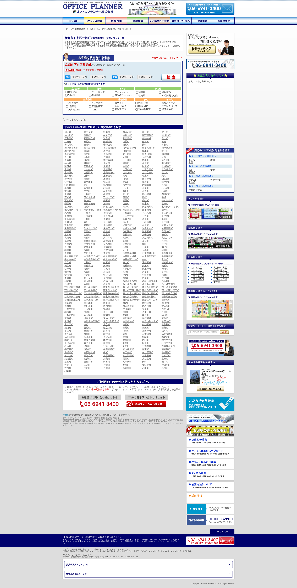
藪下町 (165, 362)
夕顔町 (126, 365)
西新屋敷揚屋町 (169, 296)
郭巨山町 (88, 166)
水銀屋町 (107, 225)
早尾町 (165, 315)
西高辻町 (68, 303)
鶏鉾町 (106, 309)
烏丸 (164, 176)
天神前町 (127, 265)
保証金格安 (167, 109)
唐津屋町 (68, 179)
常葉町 (106, 269)
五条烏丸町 (89, 197)
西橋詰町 (166, 303)
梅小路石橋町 (71, 148)
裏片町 (106, 151)
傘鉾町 (106, 163)
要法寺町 (146, 365)
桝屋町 (106, 343)
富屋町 (165, 272)
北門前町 (107, 185)
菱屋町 (87, 327)
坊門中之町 (167, 340)
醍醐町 (165, 250)
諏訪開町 (127, 231)
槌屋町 (106, 262)
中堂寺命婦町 (110, 259)
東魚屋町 (127, 318)
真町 (86, 222)
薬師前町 (88, 362)
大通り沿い (143, 102)
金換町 (126, 166)
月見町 (67, 262)
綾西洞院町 (147, 135)
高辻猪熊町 (147, 238)
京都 (191, 162)
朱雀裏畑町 (70, 228)
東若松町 (166, 324)
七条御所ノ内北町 (170, 207)
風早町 (126, 163)
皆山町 (145, 160)
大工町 (126, 250)
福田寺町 (146, 331)
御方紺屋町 (128, 349)
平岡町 (145, 327)
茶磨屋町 (88, 253)
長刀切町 (88, 278)
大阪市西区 (196, 270)
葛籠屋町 (146, 262)
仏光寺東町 (70, 337)
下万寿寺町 (70, 219)
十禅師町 (146, 222)
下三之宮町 (167, 213)
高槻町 (126, 238)
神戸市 (194, 282)
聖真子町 (127, 219)
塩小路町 (68, 207)
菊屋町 (145, 182)
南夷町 (145, 349)
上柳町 (87, 176)
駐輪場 (142, 95)
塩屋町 (87, 207)
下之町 (145, 216)
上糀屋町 (107, 169)
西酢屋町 (166, 300)
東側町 (165, 318)
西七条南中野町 (92, 296)
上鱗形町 (166, 166)
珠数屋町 (68, 225)
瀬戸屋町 (146, 231)
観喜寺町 (146, 179)
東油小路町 (108, 318)
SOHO (94, 109)
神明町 (126, 222)
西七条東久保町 (111, 293)
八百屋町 (146, 358)
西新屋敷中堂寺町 (132, 300)
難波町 (67, 281)
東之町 (106, 324)
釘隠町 (106, 188)
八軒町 (165, 312)
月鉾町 (79, 70)
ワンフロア (97, 103)
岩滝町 (87, 145)
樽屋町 (67, 250)
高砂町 (87, 238)
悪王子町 (88, 132)
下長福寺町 (108, 216)
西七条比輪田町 (150, 293)
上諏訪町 (88, 172)
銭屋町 (106, 234)
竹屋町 (165, 241)
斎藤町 (126, 197)
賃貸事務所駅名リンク (76, 574)
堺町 (144, 197)
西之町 (126, 303)
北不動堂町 (70, 185)
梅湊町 (87, 151)
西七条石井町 (149, 284)
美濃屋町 (166, 352)
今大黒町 (68, 145)
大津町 (106, 157)
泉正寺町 (166, 231)
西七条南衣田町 (169, 293)
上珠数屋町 (167, 169)
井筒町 (67, 141)
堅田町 (67, 166)
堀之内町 (166, 337)
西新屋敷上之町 (72, 300)
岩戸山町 (107, 145)
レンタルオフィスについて (159, 551)
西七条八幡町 (149, 296)
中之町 (126, 275)
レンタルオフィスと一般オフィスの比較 (132, 551)
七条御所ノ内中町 (73, 210)
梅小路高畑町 (110, 148)
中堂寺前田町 (149, 256)
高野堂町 (107, 191)
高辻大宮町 (167, 238)
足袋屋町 (88, 247)
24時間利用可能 (170, 95)
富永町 (106, 272)
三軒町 (106, 203)
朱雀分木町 (147, 228)
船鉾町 (106, 334)
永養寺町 (127, 151)
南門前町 (127, 352)
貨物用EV (166, 92)
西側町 (87, 284)
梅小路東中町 (149, 148)
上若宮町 (107, 176)
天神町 (106, 265)
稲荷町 (126, 141)
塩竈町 (165, 203)
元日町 (126, 182)
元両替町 (68, 358)
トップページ (68, 549)
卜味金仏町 (70, 343)
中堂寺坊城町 (129, 256)
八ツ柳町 (127, 362)
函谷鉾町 (166, 179)
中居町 (87, 275)
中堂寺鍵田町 (149, 253)
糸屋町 (87, 141)
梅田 (212, 160)
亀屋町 (145, 176)
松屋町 (87, 346)
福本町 (165, 331)
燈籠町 (87, 269)
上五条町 (127, 169)
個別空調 (72, 92)
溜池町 (165, 247)
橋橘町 (67, 312)
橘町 (144, 244)
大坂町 (87, 157)
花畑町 (126, 315)
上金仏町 (88, 169)
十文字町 (166, 222)
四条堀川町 (147, 207)
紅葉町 (87, 358)
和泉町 (106, 138)
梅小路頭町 (89, 148)
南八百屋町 (147, 352)
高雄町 (67, 238)
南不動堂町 (89, 352)
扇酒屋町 (166, 154)
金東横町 (88, 188)
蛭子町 (165, 151)
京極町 (165, 185)
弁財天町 (107, 337)
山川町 (87, 365)
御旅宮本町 (108, 160)
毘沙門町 (88, 331)
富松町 (145, 272)
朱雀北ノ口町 (90, 228)
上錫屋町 (68, 172)
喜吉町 (67, 188)
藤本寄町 (68, 334)
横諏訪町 (166, 365)
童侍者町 (68, 275)
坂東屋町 (88, 318)
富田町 (87, 272)
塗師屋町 (127, 309)
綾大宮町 (107, 135)
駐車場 (142, 92)
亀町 (125, 176)
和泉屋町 (127, 138)
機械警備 (95, 95)
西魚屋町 (166, 281)
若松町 (145, 368)
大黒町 (145, 250)
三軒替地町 (89, 203)
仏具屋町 (88, 337)
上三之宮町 (147, 169)
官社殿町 (68, 182)
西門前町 (107, 306)
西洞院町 (146, 303)
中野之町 (146, 275)
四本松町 (146, 210)
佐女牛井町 (167, 200)
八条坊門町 (70, 315)
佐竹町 (145, 200)
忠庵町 (106, 253)
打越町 (165, 145)
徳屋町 (67, 272)
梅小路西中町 (129, 148)
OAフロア (73, 103)
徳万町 (165, 269)
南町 (105, 352)
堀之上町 (68, 340)
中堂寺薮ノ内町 (130, 259)
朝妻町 (106, 132)
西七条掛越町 (90, 287)
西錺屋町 (68, 284)
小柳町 (87, 194)
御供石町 (166, 194)
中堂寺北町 (167, 253)
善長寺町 (127, 234)
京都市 (216, 282)
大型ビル (119, 102)
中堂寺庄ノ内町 (92, 256)
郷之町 (126, 194)
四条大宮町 (108, 207)
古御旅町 (146, 334)
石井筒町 (68, 138)
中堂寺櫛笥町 (71, 256)
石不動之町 (89, 138)
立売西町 (99, 70)
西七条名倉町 (110, 290)
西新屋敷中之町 (150, 300)
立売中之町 (88, 70)
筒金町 (126, 262)
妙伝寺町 (68, 355)
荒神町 (67, 191)
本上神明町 (128, 355)
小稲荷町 (166, 188)
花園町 (106, 315)
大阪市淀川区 (220, 270)
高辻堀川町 (108, 241)
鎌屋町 (145, 166)
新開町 (165, 219)
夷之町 (87, 154)
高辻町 (67, 241)
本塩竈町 (146, 355)
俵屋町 (87, 250)
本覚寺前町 (89, 340)
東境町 (67, 321)
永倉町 (165, 275)
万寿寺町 (146, 346)
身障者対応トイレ (124, 95)
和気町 (67, 371)
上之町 (165, 172)
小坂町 (145, 191)
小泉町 (145, 188)
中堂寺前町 (167, 256)
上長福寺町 (108, 172)
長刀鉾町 (107, 278)
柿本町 (67, 163)
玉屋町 (145, 247)
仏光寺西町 (167, 334)
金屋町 (106, 166)
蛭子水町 (127, 154)
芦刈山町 (127, 132)
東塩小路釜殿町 (92, 321)
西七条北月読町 (130, 287)
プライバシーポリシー (108, 549)
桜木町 (87, 200)
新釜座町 (68, 222)
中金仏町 (107, 275)
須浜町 (87, 231)
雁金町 (106, 179)
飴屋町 (87, 135)
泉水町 (67, 234)
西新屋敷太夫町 (111, 300)
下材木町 (68, 216)
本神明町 (166, 355)
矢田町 (106, 362)
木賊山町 (127, 269)
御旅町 (87, 160)
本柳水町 (127, 340)
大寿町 (67, 253)
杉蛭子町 (127, 225)
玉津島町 (107, 247)
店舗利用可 (97, 106)
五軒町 (67, 197)
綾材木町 (127, 135)
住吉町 (106, 231)
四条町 (126, 207)
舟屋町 (87, 334)
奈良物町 (166, 278)
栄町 (164, 197)
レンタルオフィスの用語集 (181, 551)
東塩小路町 (128, 321)
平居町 (126, 327)
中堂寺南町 (70, 259)
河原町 (192, 172)
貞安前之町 (167, 262)
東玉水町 (166, 321)
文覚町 (106, 358)
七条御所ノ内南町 (132, 210)
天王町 (145, 265)
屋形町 (165, 358)
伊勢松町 (146, 138)
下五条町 (146, 213)
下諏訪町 (88, 216)
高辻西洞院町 (90, 241)
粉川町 (126, 191)
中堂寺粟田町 (129, 253)
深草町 (106, 331)
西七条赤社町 (129, 284)
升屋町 (126, 343)
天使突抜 (88, 265)
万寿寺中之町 (168, 346)
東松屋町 (146, 324)
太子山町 (146, 234)
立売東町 (127, 244)
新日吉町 (107, 222)
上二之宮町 (147, 172)
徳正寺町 (146, 269)
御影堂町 (68, 349)
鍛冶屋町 (166, 163)
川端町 (126, 179)
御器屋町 (146, 194)
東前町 (126, 324)
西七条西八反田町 (170, 290)
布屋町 (145, 309)
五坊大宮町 (108, 197)
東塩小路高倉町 (111, 321)
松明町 (165, 234)
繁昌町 (67, 318)
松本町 (67, 346)
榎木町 (145, 151)
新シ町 (145, 132)
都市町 (67, 269)
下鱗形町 (107, 213)
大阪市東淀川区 (221, 273)
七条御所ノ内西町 (93, 210)
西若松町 (146, 306)
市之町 (165, 138)
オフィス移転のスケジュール (85, 551)
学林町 (106, 182)
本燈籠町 (107, 340)
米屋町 (67, 194)
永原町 (67, 278)
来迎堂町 (127, 368)
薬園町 (67, 362)
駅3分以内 (143, 106)
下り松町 (68, 200)
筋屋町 (67, 231)
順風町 (87, 225)
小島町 (165, 191)
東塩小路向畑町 (150, 321)
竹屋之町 (68, 244)
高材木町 (107, 238)
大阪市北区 (196, 267)
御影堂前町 (108, 349)
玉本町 (126, 247)
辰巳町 (67, 247)
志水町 (67, 213)
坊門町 (145, 340)
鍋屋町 (126, 278)
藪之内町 (68, 365)
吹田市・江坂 (220, 279)
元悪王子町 (108, 355)
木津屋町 (146, 185)
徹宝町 (67, 265)
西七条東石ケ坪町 (73, 293)
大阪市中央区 (220, 267)
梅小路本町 (70, 151)
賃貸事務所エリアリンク (77, 564)
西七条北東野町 (169, 287)
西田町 (106, 303)
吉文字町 (127, 185)
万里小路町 (108, 346)
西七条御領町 (71, 290)
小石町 (126, 188)
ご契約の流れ (68, 551)
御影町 (87, 349)
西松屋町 (88, 306)
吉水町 (67, 368)
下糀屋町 (127, 213)
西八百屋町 (128, 306)
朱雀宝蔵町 (167, 228)
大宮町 (67, 160)
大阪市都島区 (197, 279)
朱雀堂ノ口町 (129, 228)
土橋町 (87, 262)
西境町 (106, 284)
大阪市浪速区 (197, 276)
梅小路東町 (167, 148)
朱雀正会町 (108, 228)
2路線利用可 (144, 109)
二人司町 (88, 309)
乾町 (164, 141)
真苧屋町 (88, 343)
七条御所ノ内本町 (112, 210)
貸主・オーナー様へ (90, 549)
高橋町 (126, 241)
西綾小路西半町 (130, 281)
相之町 (67, 132)
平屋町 (67, 331)
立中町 (165, 244)
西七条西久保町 (150, 290)
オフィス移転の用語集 (106, 551)
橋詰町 (87, 312)
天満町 (165, 265)
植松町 (126, 145)
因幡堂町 (107, 141)
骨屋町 (126, 337)
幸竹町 (87, 191)
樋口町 (67, 327)
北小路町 (166, 182)
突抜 (144, 259)
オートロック (98, 92)
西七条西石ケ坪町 (132, 290)
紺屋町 (106, 194)
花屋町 (145, 315)
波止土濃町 (108, 312)
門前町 (126, 358)
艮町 (144, 145)
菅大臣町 (88, 182)
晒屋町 (67, 203)
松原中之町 (167, 343)
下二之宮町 (128, 216)
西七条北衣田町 (111, 287)
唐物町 (87, 179)
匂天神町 (88, 281)
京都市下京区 (195, 190)
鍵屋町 (87, 163)
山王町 (126, 203)
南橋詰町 (68, 352)
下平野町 (166, 216)
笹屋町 (106, 200)
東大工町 (68, 324)
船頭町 (87, 234)
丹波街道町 (108, 250)
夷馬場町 (107, 154)
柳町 (144, 362)
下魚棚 (87, 213)
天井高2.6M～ (75, 109)
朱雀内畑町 (167, 225)
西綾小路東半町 (150, 281)
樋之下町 (107, 327)
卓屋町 (145, 219)
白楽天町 (166, 309)
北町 (86, 185)
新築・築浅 (120, 106)
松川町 (145, 343)
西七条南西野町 (111, 296)
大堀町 (126, 157)
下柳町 (87, 219)
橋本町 (126, 312)
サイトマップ (123, 549)
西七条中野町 (90, 290)
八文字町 (88, 315)
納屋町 (145, 278)
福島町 (126, 331)
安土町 (165, 132)
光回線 (71, 95)
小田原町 (127, 160)
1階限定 (72, 106)
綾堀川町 (166, 135)
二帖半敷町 (70, 309)
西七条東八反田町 (132, 293)
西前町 (67, 306)
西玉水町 (88, 303)
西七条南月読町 (72, 296)
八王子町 (146, 312)
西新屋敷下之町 (92, 300)
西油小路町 (108, 281)
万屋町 (106, 368)
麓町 (125, 334)
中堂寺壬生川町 (92, 259)
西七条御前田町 (72, 287)
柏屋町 (145, 163)
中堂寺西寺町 (110, 256)
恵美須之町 (70, 154)
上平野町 (68, 176)
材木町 (145, 203)
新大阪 (192, 160)
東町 (86, 324)
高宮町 (145, 241)
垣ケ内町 (166, 160)
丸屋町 (126, 346)
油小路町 (68, 135)
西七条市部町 (168, 284)
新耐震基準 (120, 109)
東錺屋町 (146, 318)
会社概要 (77, 549)
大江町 (67, 157)
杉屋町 (145, 225)
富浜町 (126, 272)
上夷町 (67, 169)
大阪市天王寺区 (221, 276)
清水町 (165, 210)
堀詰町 (145, 337)
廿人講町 (166, 306)
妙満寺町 (88, 355)
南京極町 (166, 349)
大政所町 (146, 157)
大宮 (164, 157)
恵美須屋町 (147, 154)
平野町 (165, 327)
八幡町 (106, 365)
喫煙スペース (168, 102)
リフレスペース (169, 106)
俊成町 (106, 219)
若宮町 (165, 368)
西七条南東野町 (130, 296)
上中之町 (127, 172)
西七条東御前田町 (93, 293)
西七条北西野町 (150, 287)
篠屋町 (126, 200)
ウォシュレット (122, 92)
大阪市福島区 (197, 273)
